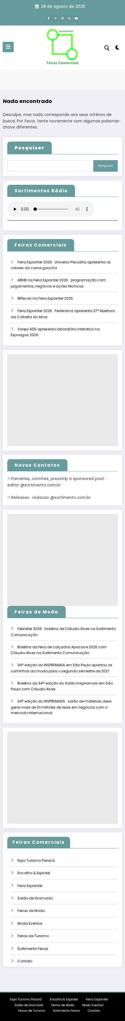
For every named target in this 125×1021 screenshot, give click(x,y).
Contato (24, 961)
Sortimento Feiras (32, 948)
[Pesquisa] (107, 48)
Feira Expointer (29, 885)
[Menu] (8, 47)
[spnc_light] (117, 49)
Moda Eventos (29, 923)
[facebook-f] (48, 18)
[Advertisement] (62, 400)
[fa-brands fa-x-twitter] (55, 18)
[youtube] (76, 18)
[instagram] (69, 18)
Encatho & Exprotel (33, 872)
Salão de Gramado (35, 898)
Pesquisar (105, 166)
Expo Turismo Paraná (36, 860)
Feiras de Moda (31, 910)
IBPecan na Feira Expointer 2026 (45, 298)
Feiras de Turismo (33, 935)
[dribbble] (62, 18)
